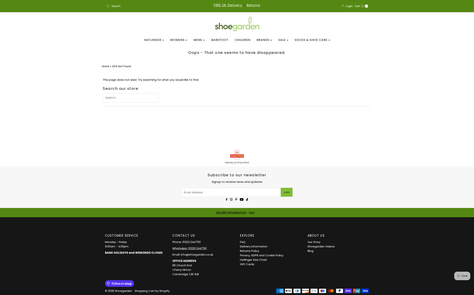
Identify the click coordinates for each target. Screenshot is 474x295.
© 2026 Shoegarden (118, 291)
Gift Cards (247, 264)
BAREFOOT (219, 40)
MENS (198, 40)
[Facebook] (226, 199)
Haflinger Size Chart (253, 260)
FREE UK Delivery (228, 5)
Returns (253, 5)
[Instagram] (231, 199)
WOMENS (178, 40)
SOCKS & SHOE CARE (311, 40)
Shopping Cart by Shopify (152, 291)
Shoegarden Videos (321, 246)
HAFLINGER (153, 40)
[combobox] (148, 6)
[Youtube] (241, 199)
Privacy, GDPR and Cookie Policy (261, 255)
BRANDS (263, 40)
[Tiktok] (247, 199)
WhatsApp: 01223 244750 (189, 248)
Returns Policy (249, 251)
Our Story (314, 242)
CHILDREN (242, 40)
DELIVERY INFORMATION (231, 212)
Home (105, 66)
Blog (310, 251)
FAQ (251, 212)
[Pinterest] (236, 199)
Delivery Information (253, 246)
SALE (282, 40)
